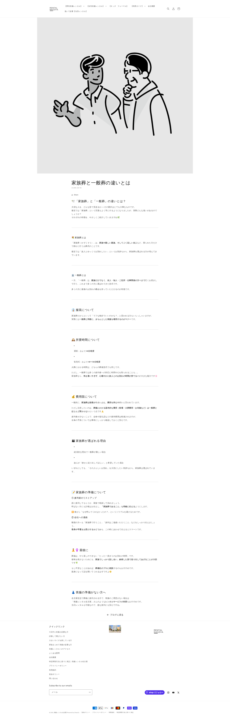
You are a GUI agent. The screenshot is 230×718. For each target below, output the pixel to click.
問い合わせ (53, 678)
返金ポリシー (54, 674)
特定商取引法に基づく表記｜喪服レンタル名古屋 (68, 661)
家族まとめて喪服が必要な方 (60, 645)
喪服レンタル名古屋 (60, 712)
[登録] (89, 692)
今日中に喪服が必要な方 (58, 632)
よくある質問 (54, 653)
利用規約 (52, 670)
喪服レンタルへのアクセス (59, 649)
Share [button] (76, 195)
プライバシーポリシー (58, 666)
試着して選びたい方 (57, 636)
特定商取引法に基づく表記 (125, 712)
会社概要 (52, 657)
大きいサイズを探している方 (60, 640)
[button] (74, 6)
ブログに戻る (117, 614)
